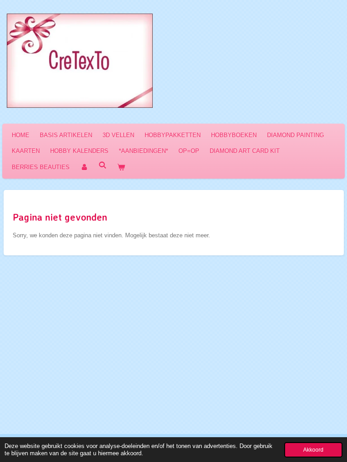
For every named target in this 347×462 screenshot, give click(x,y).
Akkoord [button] (313, 450)
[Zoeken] (102, 165)
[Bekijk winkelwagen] (121, 167)
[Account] (84, 167)
